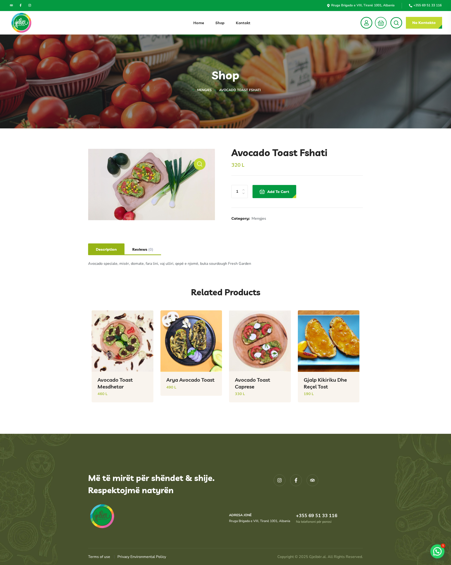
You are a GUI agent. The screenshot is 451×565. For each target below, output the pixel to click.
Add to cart (278, 191)
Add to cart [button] (142, 405)
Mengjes (204, 90)
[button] (379, 23)
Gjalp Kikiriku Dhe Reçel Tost (325, 383)
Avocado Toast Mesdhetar (115, 383)
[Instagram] (29, 5)
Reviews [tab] (142, 249)
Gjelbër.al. (318, 556)
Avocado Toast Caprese (252, 383)
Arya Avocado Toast (190, 380)
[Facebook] (20, 5)
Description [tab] (106, 249)
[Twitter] (11, 5)
